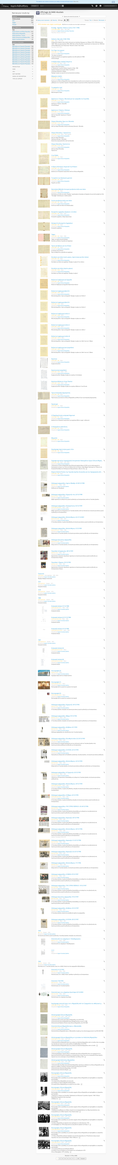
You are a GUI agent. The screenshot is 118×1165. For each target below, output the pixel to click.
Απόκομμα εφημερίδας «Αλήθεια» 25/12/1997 (65, 908)
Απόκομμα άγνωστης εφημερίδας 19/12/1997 (65, 897)
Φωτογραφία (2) (56, 671)
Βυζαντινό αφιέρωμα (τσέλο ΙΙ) (60, 336)
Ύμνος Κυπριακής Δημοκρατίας (60, 393)
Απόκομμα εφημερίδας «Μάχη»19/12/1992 (64, 716)
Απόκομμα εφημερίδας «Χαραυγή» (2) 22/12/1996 (66, 851)
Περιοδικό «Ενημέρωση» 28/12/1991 (62, 551)
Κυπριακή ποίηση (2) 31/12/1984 (61, 617)
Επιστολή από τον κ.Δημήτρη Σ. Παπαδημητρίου (66, 939)
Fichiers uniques (16, 18)
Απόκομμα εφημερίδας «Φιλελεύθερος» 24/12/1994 (66, 784)
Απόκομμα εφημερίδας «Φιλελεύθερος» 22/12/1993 (66, 761)
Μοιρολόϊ (54, 438)
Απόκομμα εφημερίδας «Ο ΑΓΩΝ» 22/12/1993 (65, 750)
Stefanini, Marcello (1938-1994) (60, 39)
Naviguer (34, 5)
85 (78, 1158)
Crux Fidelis (54, 155)
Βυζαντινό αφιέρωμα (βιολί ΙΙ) (60, 291)
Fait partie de (17, 27)
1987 (39, 640)
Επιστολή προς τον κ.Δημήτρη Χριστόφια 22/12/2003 (67, 992)
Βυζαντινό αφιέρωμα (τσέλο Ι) (60, 314)
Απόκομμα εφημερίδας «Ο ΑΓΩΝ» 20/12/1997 (65, 919)
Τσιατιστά (41, 574)
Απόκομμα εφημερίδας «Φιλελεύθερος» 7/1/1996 (66, 863)
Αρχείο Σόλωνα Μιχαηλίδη (18, 33)
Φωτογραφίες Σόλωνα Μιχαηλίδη (61, 1073)
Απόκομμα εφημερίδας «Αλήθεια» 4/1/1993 (64, 727)
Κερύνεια (54, 359)
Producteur (16, 66)
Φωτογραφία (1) (56, 682)
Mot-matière (16, 74)
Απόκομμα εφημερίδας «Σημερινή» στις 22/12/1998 (66, 494)
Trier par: (87, 20)
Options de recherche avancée (71, 16)
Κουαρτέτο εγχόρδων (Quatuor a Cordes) (63, 212)
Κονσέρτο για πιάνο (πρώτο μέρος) (62, 268)
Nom (14, 69)
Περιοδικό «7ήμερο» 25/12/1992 (61, 562)
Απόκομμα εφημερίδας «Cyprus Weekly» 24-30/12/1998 (67, 483)
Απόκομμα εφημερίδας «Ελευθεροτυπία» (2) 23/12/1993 (68, 738)
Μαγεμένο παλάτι (56, 76)
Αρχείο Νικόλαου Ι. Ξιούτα (18, 35)
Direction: (96, 20)
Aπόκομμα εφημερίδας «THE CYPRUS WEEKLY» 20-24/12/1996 (69, 806)
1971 (39, 582)
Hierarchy (54, 20)
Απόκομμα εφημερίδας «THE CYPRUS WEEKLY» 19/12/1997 (68, 885)
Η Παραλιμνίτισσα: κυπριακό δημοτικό (63, 415)
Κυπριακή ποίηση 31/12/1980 (60, 606)
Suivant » (83, 1158)
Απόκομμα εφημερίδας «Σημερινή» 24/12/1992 (65, 705)
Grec (13, 20)
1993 (39, 931)
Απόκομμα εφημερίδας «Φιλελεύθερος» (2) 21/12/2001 (67, 517)
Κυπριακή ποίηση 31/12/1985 (60, 629)
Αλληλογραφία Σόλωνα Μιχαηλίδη (61, 1015)
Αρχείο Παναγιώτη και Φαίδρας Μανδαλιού (22, 37)
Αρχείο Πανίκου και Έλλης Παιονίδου (21, 31)
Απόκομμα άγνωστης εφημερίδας (61, 540)
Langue (96, 6)
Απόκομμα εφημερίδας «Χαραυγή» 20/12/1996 (65, 818)
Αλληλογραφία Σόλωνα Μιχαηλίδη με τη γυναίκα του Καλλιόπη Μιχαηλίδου (74, 1037)
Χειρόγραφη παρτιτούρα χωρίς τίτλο (62, 449)
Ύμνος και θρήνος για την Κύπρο (61, 246)
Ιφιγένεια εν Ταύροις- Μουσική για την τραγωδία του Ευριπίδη (70, 99)
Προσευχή (54, 404)
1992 (39, 961)
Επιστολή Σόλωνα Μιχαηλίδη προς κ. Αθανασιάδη (66, 1026)
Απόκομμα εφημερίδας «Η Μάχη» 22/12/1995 (65, 795)
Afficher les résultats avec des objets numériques (74, 24)
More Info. (76, 1)
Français (14, 24)
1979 (39, 590)
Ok (113, 2)
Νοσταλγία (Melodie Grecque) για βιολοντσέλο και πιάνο (68, 189)
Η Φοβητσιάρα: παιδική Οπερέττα (61, 62)
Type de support (17, 78)
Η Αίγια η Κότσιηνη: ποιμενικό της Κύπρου (64, 167)
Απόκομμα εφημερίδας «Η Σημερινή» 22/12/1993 (66, 772)
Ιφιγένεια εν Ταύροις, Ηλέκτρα (60, 110)
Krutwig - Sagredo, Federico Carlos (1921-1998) (65, 28)
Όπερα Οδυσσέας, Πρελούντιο (60, 144)
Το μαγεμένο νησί (56, 87)
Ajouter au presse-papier (104, 28)
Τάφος (53, 234)
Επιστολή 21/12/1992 (57, 969)
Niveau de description (19, 76)
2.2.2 (52, 950)
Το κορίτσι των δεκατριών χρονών (61, 178)
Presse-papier (92, 6)
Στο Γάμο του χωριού (57, 50)
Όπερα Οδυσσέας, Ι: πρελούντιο (61, 133)
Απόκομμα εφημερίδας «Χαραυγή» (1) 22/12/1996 (66, 840)
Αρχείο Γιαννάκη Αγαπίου (18, 39)
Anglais (14, 22)
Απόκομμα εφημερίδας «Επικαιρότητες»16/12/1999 (66, 506)
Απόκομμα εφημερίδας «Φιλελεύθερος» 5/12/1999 (66, 528)
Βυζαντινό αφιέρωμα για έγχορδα (61, 280)
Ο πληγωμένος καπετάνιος (59, 427)
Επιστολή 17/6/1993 (57, 981)
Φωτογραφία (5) (56, 693)
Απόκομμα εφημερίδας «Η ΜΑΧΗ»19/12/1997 (64, 874)
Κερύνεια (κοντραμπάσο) (59, 370)
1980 (39, 598)
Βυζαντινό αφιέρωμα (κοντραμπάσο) (62, 347)
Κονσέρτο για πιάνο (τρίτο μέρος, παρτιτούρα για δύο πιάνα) (69, 257)
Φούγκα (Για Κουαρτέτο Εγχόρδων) (62, 223)
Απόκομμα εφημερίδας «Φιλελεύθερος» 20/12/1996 (66, 829)
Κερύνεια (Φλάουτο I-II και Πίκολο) (61, 381)
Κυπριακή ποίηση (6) (57, 659)
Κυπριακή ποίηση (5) (57, 648)
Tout (13, 29)
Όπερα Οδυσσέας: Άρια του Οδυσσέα (62, 121)
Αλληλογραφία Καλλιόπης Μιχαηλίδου (63, 1060)
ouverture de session (110, 5)
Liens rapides (100, 6)
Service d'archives (18, 42)
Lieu (14, 71)
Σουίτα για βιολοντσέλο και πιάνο (61, 200)
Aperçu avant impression (43, 20)
